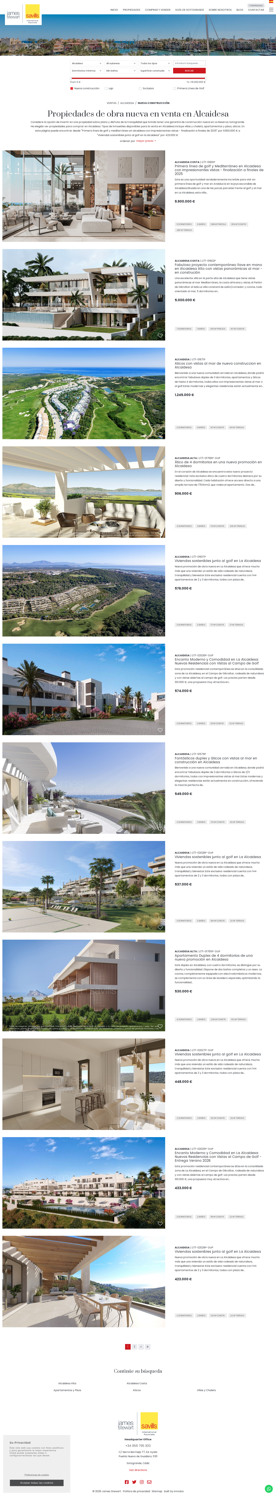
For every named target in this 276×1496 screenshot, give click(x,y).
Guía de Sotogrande (189, 10)
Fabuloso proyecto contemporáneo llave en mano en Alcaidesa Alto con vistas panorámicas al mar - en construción (218, 268)
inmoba (179, 1491)
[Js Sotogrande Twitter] (134, 1482)
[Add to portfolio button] (160, 237)
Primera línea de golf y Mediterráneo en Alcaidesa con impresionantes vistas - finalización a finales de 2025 (219, 170)
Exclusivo (148, 88)
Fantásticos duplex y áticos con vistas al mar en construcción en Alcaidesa (216, 760)
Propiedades (131, 10)
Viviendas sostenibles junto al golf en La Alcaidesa (218, 560)
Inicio (114, 10)
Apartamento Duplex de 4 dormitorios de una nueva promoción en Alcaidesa (214, 957)
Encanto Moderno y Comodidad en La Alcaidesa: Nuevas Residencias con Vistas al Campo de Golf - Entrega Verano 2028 (218, 1157)
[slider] (71, 78)
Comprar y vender (157, 10)
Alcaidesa (127, 103)
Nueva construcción (86, 88)
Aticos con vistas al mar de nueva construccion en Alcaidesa (218, 365)
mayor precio (145, 141)
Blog (239, 10)
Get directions (138, 1470)
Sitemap (157, 1491)
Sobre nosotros (220, 10)
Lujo (111, 88)
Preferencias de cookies (37, 1474)
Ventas (111, 103)
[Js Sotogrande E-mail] (149, 1482)
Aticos (137, 1390)
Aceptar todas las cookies (36, 1482)
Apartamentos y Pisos (67, 1390)
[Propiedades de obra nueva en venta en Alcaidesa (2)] (141, 1347)
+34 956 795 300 (138, 1445)
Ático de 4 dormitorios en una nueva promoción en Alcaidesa (218, 464)
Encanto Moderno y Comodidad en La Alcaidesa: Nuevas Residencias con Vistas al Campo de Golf (217, 661)
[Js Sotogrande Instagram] (142, 1482)
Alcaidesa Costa (137, 1383)
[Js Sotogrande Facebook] (127, 1482)
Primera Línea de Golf (190, 88)
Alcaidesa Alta (67, 1383)
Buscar (189, 70)
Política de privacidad (136, 1491)
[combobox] (86, 63)
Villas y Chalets (206, 1390)
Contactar (256, 8)
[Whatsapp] (269, 1489)
